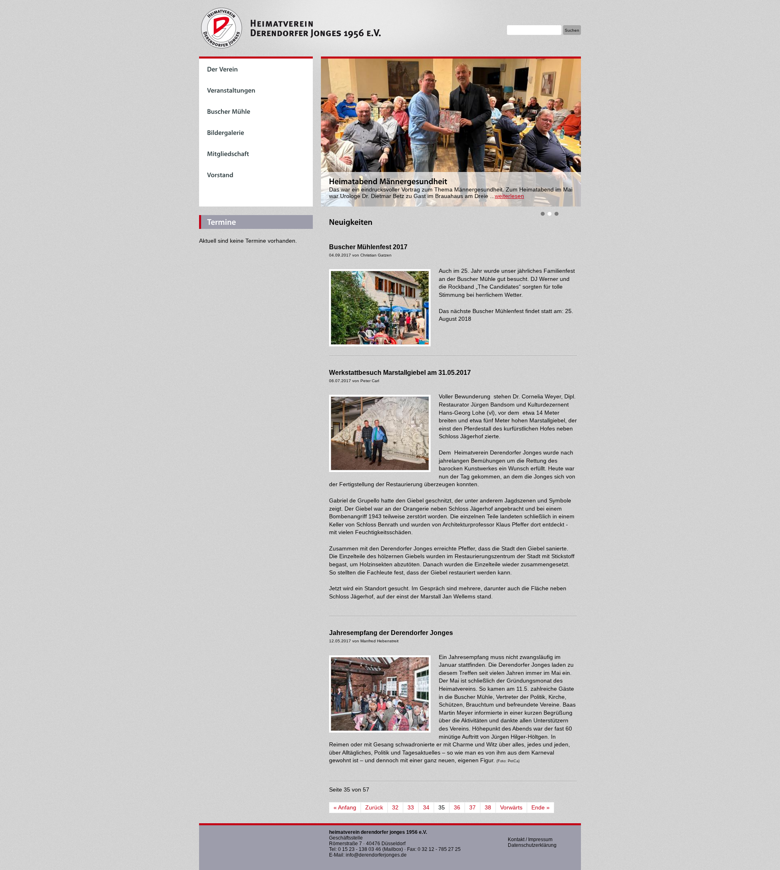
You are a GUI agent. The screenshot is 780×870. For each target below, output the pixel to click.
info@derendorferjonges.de (376, 855)
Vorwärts (511, 807)
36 (457, 807)
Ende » (540, 807)
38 (488, 807)
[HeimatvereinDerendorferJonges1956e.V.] (345, 28)
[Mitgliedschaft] (256, 153)
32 (395, 807)
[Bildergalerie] (256, 132)
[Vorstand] (256, 174)
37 (472, 807)
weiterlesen (509, 196)
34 (426, 807)
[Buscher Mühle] (256, 111)
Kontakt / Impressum (530, 839)
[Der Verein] (256, 69)
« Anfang (345, 807)
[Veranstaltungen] (256, 90)
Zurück (374, 807)
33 (410, 807)
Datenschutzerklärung (532, 845)
